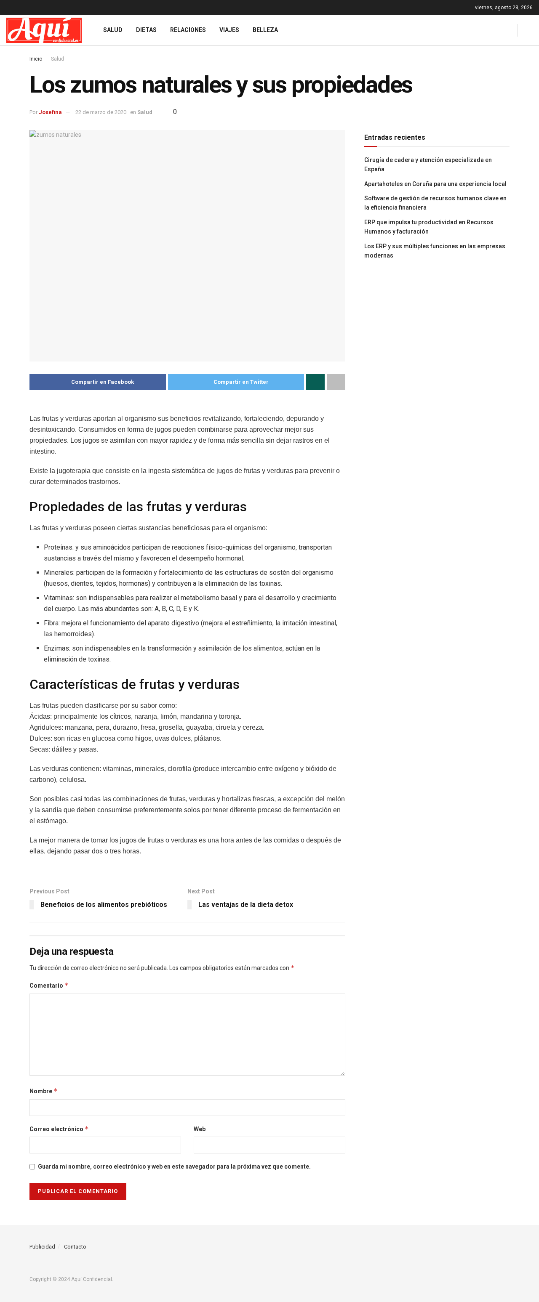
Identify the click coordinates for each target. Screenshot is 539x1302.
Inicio (35, 59)
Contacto (75, 1247)
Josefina (50, 112)
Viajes (229, 30)
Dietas (146, 30)
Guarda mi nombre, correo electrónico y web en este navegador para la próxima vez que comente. (174, 1166)
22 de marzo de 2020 (100, 112)
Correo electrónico (59, 1129)
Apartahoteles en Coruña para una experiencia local (435, 184)
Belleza (265, 30)
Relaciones (188, 30)
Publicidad (42, 1247)
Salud (113, 30)
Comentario (49, 985)
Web (199, 1129)
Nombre (43, 1091)
